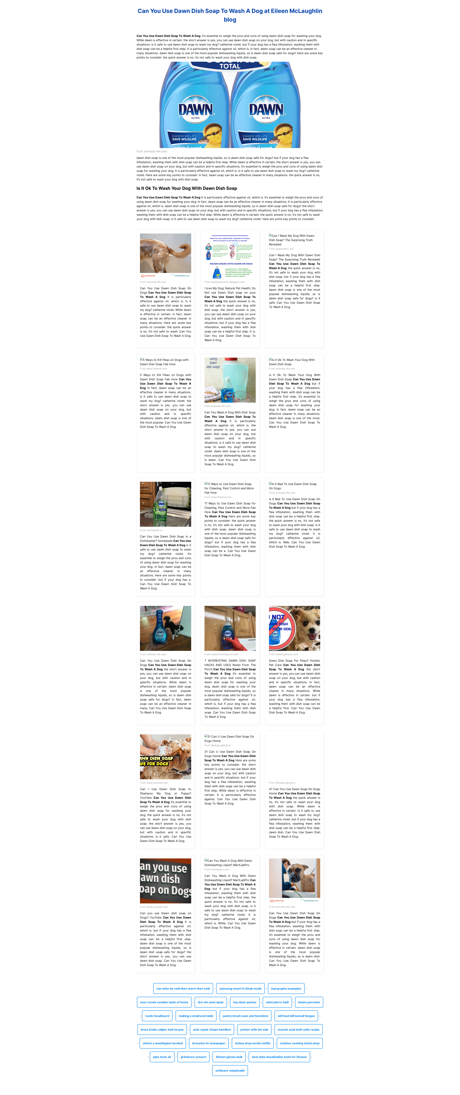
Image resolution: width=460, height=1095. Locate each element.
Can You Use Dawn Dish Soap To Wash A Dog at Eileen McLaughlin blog (230, 15)
